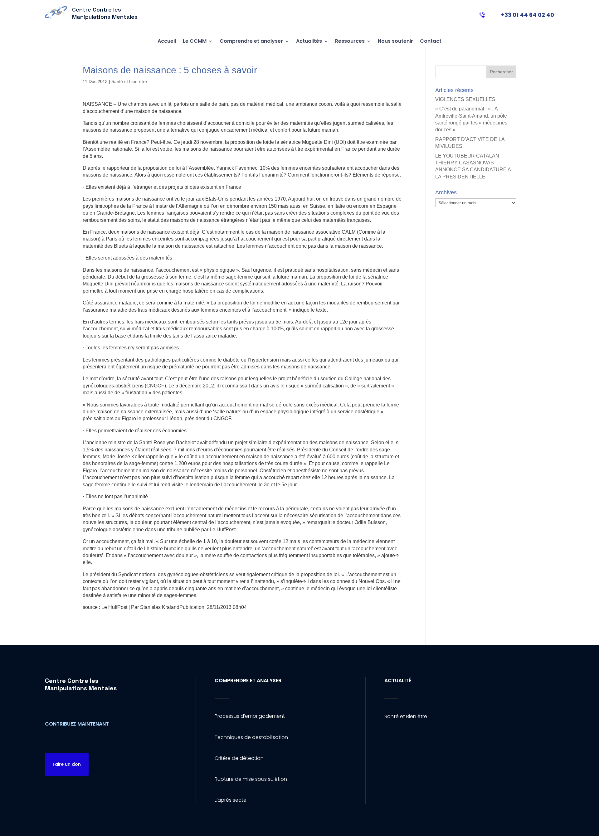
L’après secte (230, 800)
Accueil (167, 41)
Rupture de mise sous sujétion (251, 779)
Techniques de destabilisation (251, 737)
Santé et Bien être (405, 716)
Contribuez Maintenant (77, 723)
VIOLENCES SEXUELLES (465, 99)
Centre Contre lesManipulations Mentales (81, 684)
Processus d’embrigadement (250, 716)
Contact (430, 41)
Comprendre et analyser (251, 41)
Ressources (350, 41)
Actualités (309, 41)
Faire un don (67, 764)
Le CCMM (195, 41)
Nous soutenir (395, 41)
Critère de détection (239, 758)
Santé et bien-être (129, 81)
